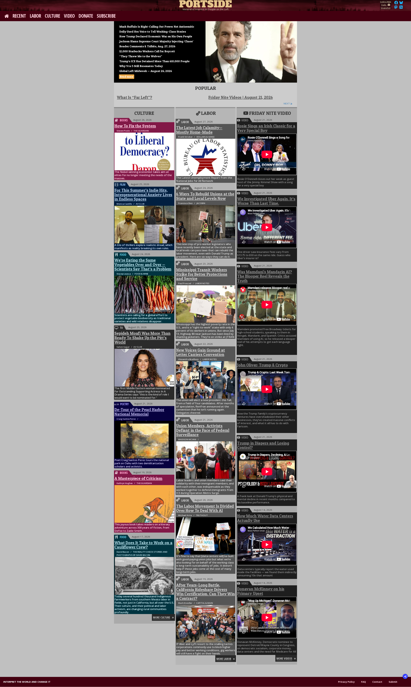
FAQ (363, 681)
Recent (19, 16)
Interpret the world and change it (26, 681)
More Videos (284, 658)
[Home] (205, 3)
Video (69, 16)
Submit (393, 681)
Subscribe (106, 16)
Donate (86, 16)
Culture (52, 16)
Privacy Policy (346, 681)
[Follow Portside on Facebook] (396, 3)
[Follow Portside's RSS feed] (401, 8)
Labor (35, 16)
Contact (377, 681)
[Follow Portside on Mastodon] (396, 8)
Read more (126, 76)
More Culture (161, 617)
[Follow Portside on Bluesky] (401, 3)
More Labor (223, 659)
